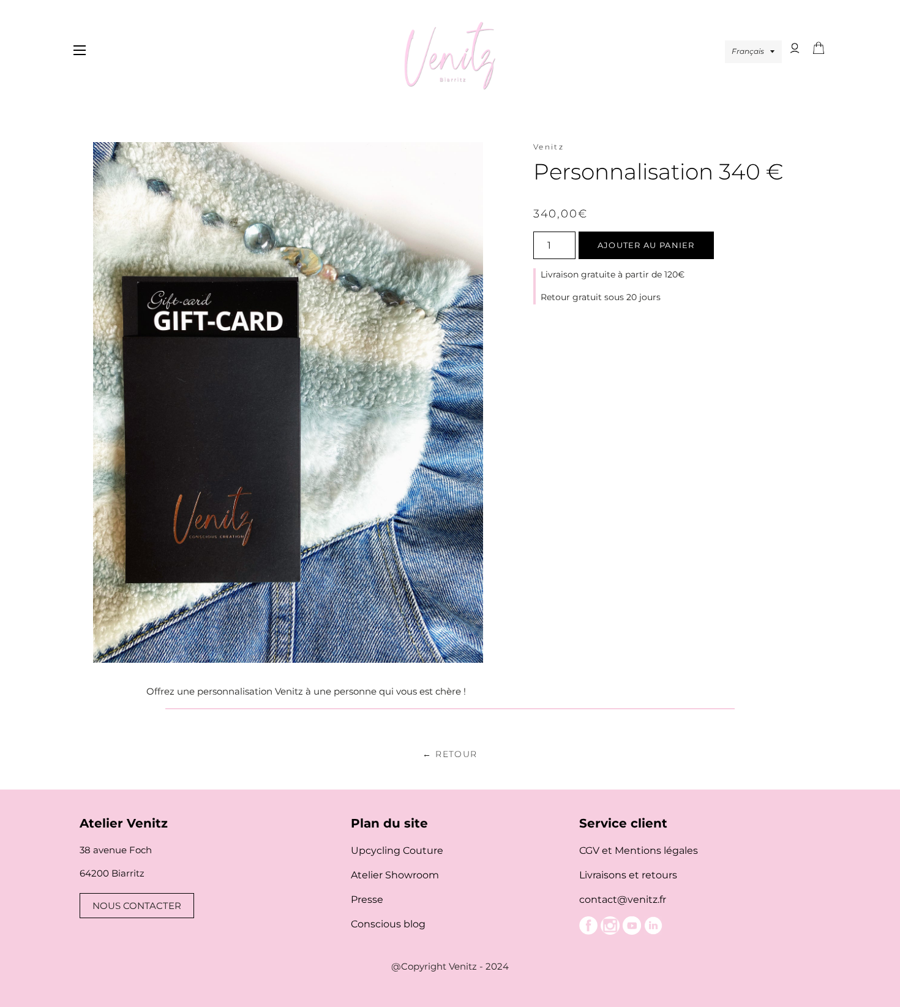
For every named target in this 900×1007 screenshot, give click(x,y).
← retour (449, 754)
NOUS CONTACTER (136, 905)
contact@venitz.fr (622, 899)
